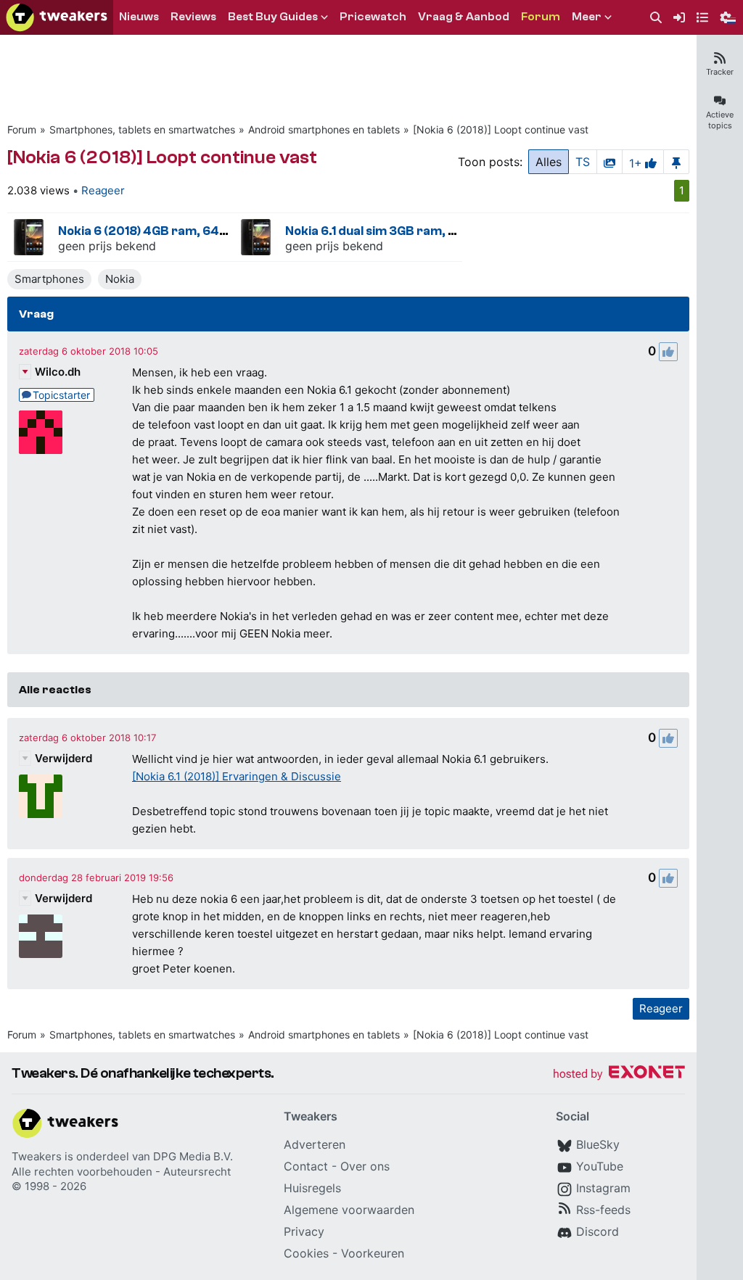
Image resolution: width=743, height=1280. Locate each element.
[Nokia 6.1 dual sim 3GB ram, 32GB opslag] (256, 237)
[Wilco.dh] (40, 432)
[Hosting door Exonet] (619, 1074)
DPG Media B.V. (193, 1156)
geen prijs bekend (107, 246)
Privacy (304, 1231)
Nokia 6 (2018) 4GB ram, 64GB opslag (168, 231)
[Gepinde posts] (676, 161)
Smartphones (49, 279)
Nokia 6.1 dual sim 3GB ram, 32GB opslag (404, 231)
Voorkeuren (372, 1253)
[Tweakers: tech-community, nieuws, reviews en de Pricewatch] (56, 17)
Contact (306, 1166)
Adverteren (314, 1144)
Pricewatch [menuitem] (373, 16)
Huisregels (312, 1188)
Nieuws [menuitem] (139, 16)
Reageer (103, 190)
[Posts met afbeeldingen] (609, 161)
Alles (548, 161)
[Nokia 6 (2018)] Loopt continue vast (500, 129)
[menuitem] (656, 18)
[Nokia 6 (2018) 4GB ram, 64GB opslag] (29, 237)
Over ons (365, 1166)
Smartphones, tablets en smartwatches (142, 129)
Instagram (603, 1188)
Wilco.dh (58, 372)
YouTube (599, 1166)
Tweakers (37, 1156)
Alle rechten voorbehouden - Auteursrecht (121, 1171)
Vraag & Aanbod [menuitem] (463, 16)
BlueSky (598, 1144)
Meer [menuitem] (587, 16)
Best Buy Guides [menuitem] (273, 16)
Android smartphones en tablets (324, 129)
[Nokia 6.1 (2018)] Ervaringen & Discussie (236, 776)
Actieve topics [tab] (720, 120)
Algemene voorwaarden (349, 1209)
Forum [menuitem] (540, 16)
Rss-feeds (603, 1209)
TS (582, 161)
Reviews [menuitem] (193, 16)
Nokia (119, 279)
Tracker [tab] (720, 72)
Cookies (306, 1253)
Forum (21, 129)
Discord (597, 1231)
